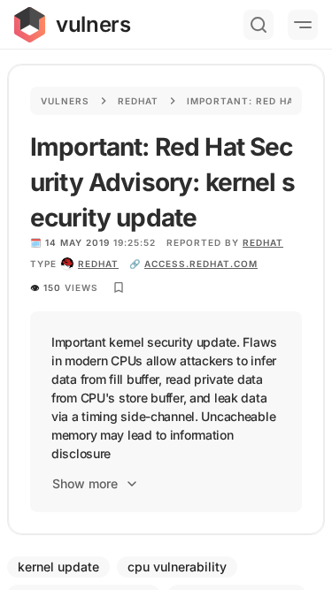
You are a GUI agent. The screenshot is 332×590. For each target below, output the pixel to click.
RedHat (263, 242)
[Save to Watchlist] (118, 287)
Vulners (65, 101)
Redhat (138, 101)
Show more (85, 483)
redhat (98, 263)
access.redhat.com (201, 263)
